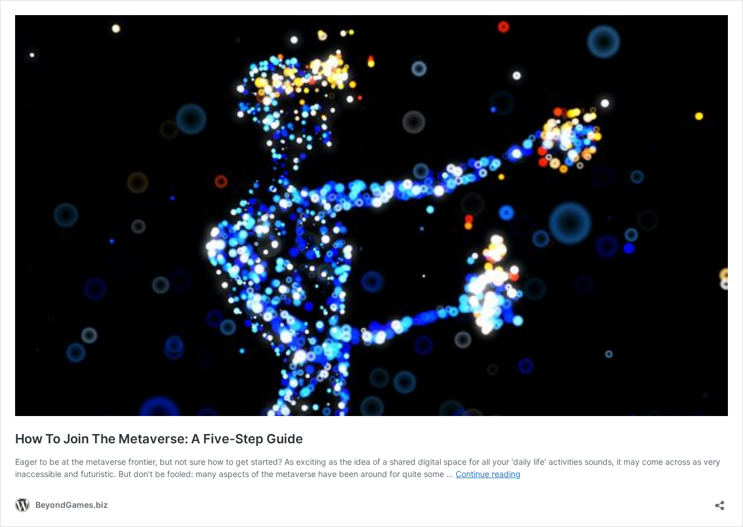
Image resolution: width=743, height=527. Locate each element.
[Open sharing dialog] (720, 502)
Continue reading (488, 474)
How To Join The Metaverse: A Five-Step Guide (159, 438)
